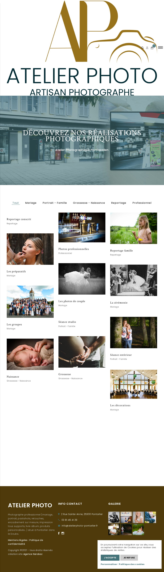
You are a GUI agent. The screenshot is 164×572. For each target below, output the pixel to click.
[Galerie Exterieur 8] (126, 529)
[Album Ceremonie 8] (150, 517)
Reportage (118, 203)
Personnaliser (109, 564)
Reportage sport (68, 465)
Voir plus (82, 227)
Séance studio (67, 322)
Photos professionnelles (73, 249)
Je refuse (129, 557)
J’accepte (110, 557)
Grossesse (64, 374)
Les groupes (14, 324)
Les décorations (120, 405)
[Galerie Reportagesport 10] (126, 517)
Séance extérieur (121, 355)
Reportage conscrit (19, 219)
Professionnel (142, 203)
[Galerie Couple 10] (138, 529)
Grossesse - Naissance (89, 203)
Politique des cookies (131, 564)
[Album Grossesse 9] (114, 517)
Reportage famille (121, 250)
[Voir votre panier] (152, 47)
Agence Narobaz (32, 554)
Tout (15, 203)
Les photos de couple (71, 301)
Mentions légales (18, 540)
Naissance (13, 377)
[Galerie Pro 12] (114, 529)
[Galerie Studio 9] (138, 517)
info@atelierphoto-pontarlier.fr (80, 525)
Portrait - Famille (55, 203)
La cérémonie (119, 303)
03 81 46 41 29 (69, 520)
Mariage (31, 203)
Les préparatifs (16, 271)
